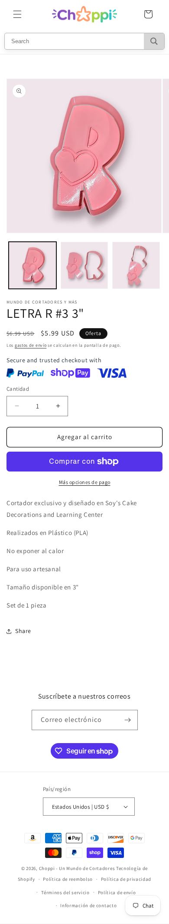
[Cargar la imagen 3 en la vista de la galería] (136, 265)
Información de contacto (88, 905)
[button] (17, 14)
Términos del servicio (65, 892)
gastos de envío (31, 345)
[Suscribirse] (127, 720)
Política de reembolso (68, 879)
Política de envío (117, 892)
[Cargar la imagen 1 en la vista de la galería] (32, 265)
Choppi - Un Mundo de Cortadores (77, 868)
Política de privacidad (126, 879)
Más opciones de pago (84, 482)
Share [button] (23, 631)
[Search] (154, 41)
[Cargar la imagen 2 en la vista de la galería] (84, 265)
